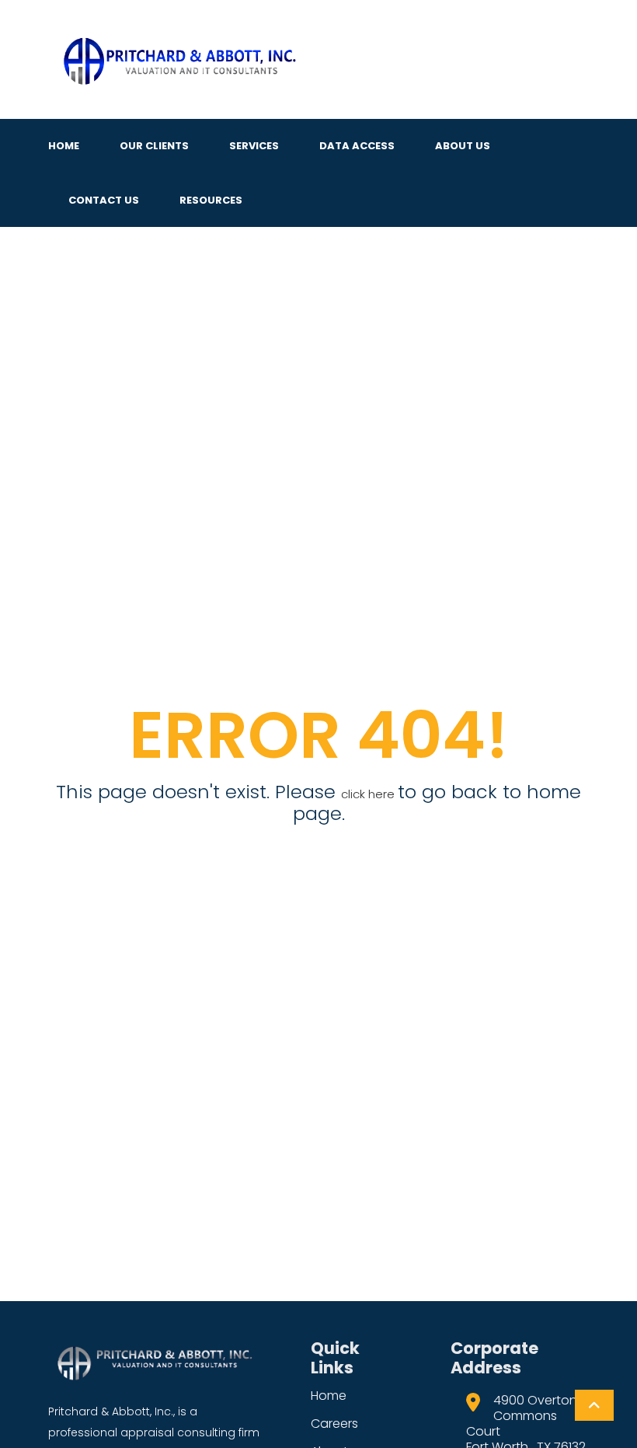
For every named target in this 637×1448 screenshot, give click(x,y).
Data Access (357, 145)
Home (63, 145)
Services (254, 145)
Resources (210, 200)
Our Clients (154, 145)
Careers (334, 1423)
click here (369, 794)
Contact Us (103, 200)
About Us (462, 145)
